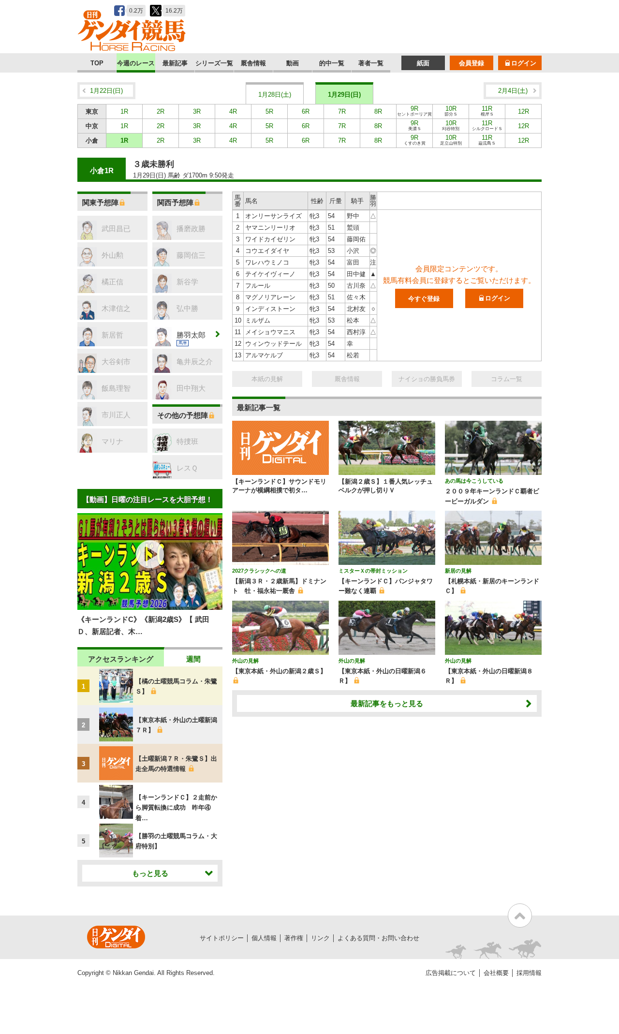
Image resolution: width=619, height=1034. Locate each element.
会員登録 (471, 63)
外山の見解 (245, 661)
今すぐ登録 (424, 298)
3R (197, 111)
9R (414, 111)
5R (269, 111)
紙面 (423, 63)
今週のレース (136, 63)
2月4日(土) (513, 90)
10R (450, 111)
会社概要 (496, 972)
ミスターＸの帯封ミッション (373, 571)
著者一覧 (370, 63)
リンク (320, 938)
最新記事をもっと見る (387, 703)
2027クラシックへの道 (259, 571)
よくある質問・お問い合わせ (378, 938)
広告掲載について (451, 972)
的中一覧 (331, 63)
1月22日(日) (106, 90)
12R (523, 111)
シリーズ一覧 (214, 63)
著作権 (293, 938)
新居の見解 (458, 571)
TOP (96, 63)
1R (124, 111)
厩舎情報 (253, 63)
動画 (292, 63)
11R (487, 111)
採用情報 (529, 972)
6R (306, 111)
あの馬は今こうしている (474, 481)
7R (342, 111)
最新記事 (175, 63)
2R (160, 111)
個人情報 (264, 938)
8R (378, 111)
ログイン (523, 63)
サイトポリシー (222, 938)
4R (233, 111)
